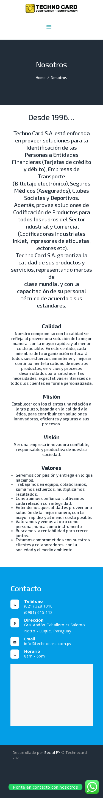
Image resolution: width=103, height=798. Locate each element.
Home (41, 77)
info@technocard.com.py (47, 643)
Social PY (52, 752)
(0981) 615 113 (38, 612)
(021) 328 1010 (38, 606)
